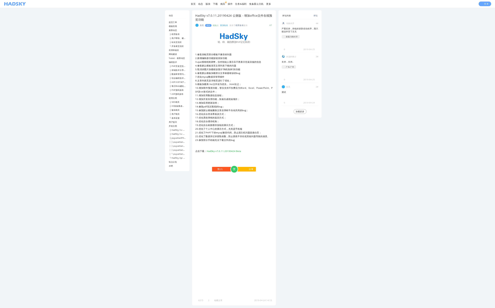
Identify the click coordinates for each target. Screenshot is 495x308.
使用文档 (173, 98)
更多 (268, 3)
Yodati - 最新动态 (177, 58)
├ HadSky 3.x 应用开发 (180, 134)
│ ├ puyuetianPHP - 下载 (181, 142)
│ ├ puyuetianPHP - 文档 (181, 146)
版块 (208, 3)
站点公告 (173, 162)
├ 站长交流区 (175, 42)
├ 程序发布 (174, 34)
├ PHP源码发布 (176, 90)
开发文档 (173, 126)
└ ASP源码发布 (176, 94)
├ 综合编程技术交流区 (179, 78)
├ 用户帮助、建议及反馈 (180, 38)
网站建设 (173, 54)
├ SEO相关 (174, 102)
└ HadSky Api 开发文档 (180, 158)
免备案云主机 (256, 3)
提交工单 (173, 22)
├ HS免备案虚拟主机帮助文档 (182, 106)
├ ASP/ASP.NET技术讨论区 (181, 82)
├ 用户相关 (174, 114)
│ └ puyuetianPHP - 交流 (181, 154)
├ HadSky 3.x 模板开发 (180, 130)
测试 (284, 92)
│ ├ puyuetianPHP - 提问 (181, 150)
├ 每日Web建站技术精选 (180, 86)
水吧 (171, 166)
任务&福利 (241, 3)
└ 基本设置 (174, 118)
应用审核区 (174, 50)
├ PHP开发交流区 (177, 66)
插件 (230, 3)
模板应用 (173, 26)
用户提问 (173, 122)
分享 (251, 169)
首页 (193, 3)
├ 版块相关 (174, 110)
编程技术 (173, 62)
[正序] (293, 15)
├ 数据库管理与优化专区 (180, 74)
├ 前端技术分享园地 (178, 70)
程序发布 (240, 25)
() (219, 169)
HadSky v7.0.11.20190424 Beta (224, 151)
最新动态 (173, 30)
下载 (215, 3)
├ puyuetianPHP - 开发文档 (182, 138)
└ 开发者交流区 (176, 46)
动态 (200, 3)
